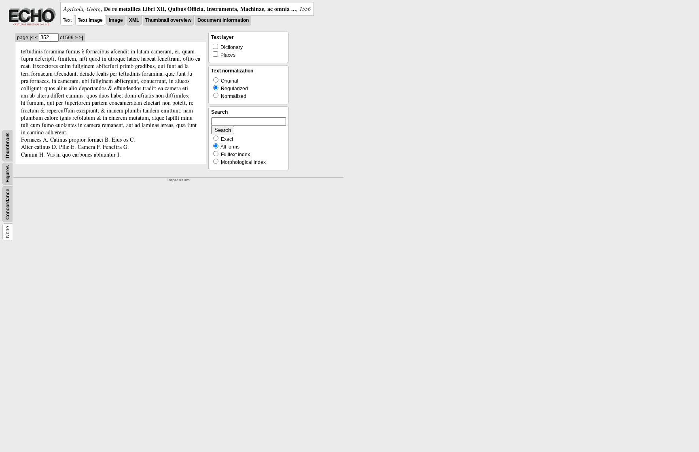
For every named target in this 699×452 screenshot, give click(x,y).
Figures (8, 173)
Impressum (178, 180)
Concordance (8, 204)
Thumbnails (8, 145)
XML (134, 20)
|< (32, 37)
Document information (223, 20)
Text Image (90, 20)
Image (116, 20)
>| (81, 37)
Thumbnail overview (168, 20)
